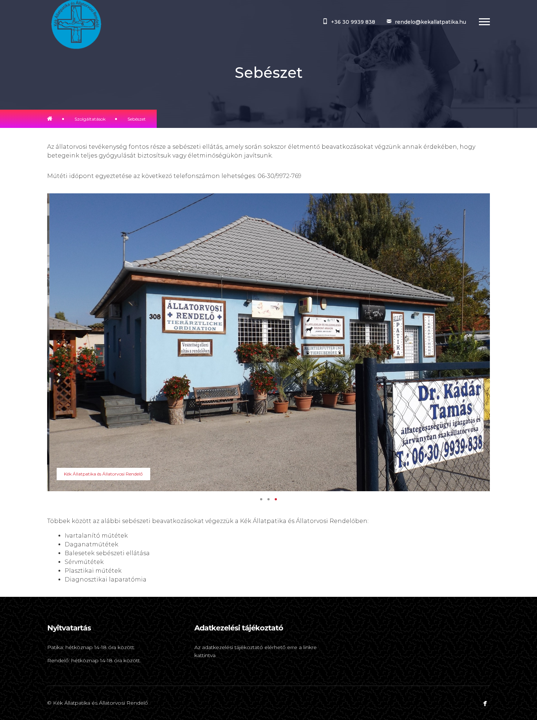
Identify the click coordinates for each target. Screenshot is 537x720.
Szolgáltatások (90, 119)
